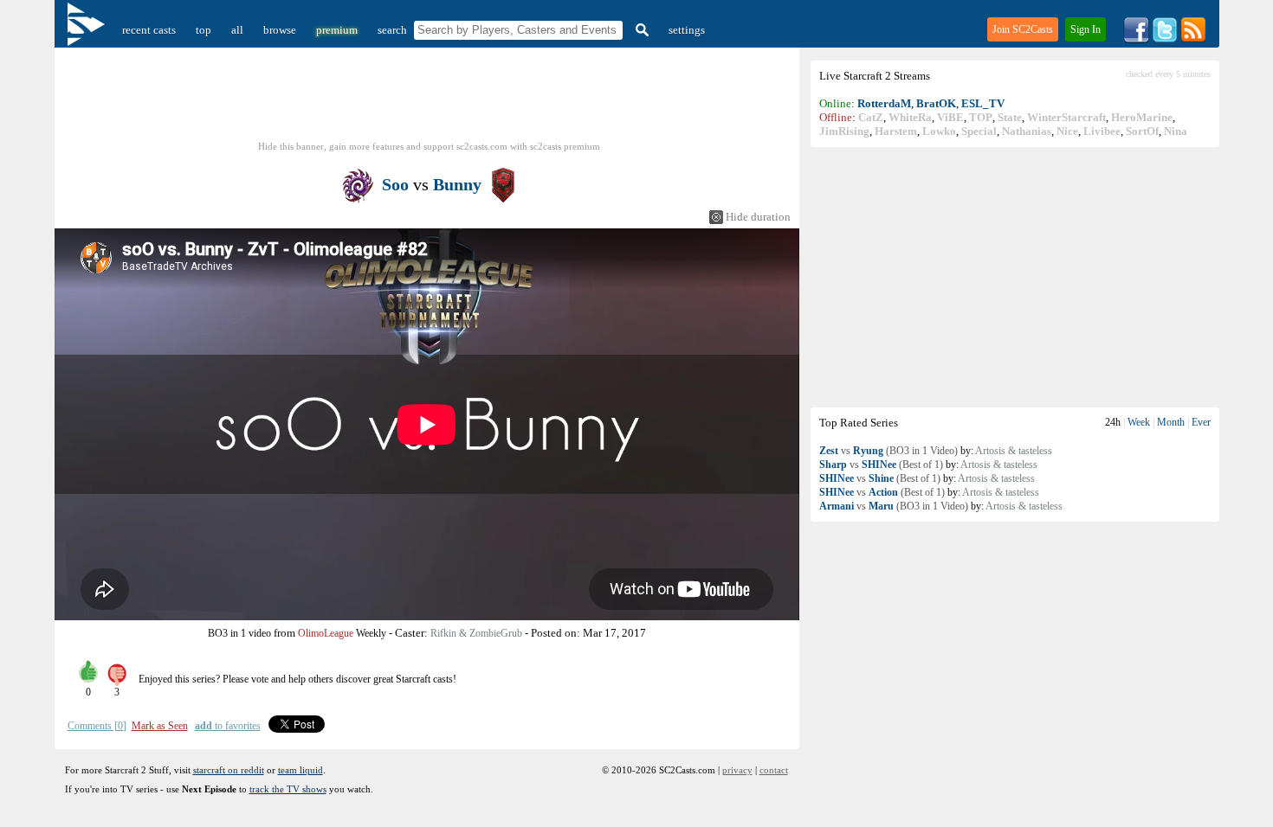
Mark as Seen (160, 726)
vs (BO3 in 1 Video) (888, 451)
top (203, 29)
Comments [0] (97, 726)
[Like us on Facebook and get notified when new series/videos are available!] (1136, 39)
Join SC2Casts (1022, 29)
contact (773, 770)
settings (687, 29)
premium (337, 29)
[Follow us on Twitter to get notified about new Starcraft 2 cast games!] (1165, 39)
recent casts (149, 29)
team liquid (300, 770)
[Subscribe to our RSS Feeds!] (1193, 39)
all (237, 29)
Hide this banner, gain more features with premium (429, 146)
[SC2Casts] (88, 29)
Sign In (1085, 29)
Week (1139, 422)
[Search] (640, 29)
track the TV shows (287, 789)
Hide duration (758, 216)
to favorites (228, 726)
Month (1171, 422)
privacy (737, 770)
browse (279, 29)
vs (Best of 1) (881, 464)
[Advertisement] (1015, 277)
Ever (1201, 422)
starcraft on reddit (228, 770)
